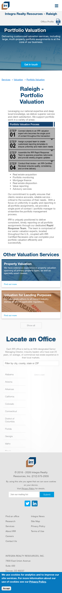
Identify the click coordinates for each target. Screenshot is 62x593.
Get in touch (31, 64)
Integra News (38, 516)
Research (10, 521)
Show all (31, 325)
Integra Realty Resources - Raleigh (31, 14)
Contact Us (11, 541)
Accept (6, 588)
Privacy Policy (28, 488)
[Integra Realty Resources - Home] (31, 462)
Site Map (35, 521)
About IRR (11, 531)
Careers (10, 536)
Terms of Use (37, 531)
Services (10, 526)
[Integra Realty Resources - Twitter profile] (28, 505)
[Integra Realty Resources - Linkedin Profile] (34, 505)
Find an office (12, 516)
